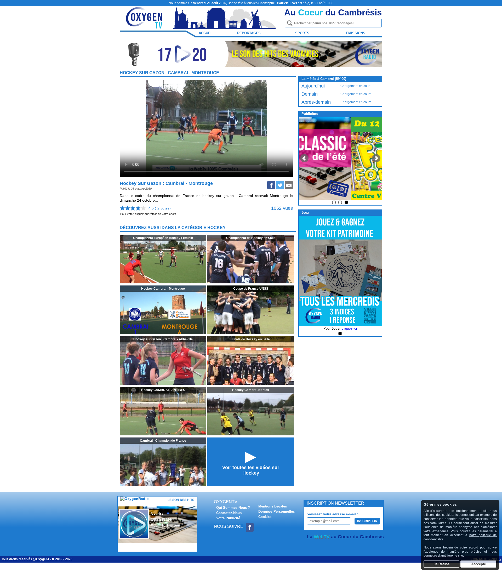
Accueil (206, 33)
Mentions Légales (272, 506)
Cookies (264, 517)
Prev (304, 158)
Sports (302, 33)
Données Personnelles (276, 511)
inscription (367, 521)
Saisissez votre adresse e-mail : (332, 514)
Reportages (249, 33)
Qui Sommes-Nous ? (233, 508)
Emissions (355, 33)
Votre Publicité (228, 518)
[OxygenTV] (144, 26)
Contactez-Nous (229, 513)
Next (376, 158)
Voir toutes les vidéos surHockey (250, 470)
